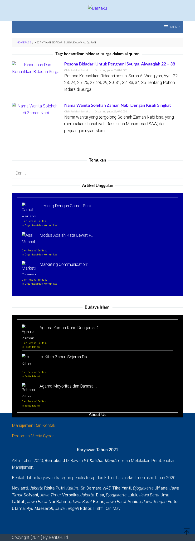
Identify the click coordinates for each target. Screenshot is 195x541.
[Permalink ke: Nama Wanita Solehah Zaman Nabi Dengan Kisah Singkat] (35, 109)
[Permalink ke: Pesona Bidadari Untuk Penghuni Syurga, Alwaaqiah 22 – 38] (35, 67)
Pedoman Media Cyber (33, 435)
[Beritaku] (97, 7)
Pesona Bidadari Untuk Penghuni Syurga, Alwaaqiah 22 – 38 (119, 64)
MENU (175, 27)
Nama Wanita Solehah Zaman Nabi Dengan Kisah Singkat (117, 105)
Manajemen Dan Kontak (33, 425)
